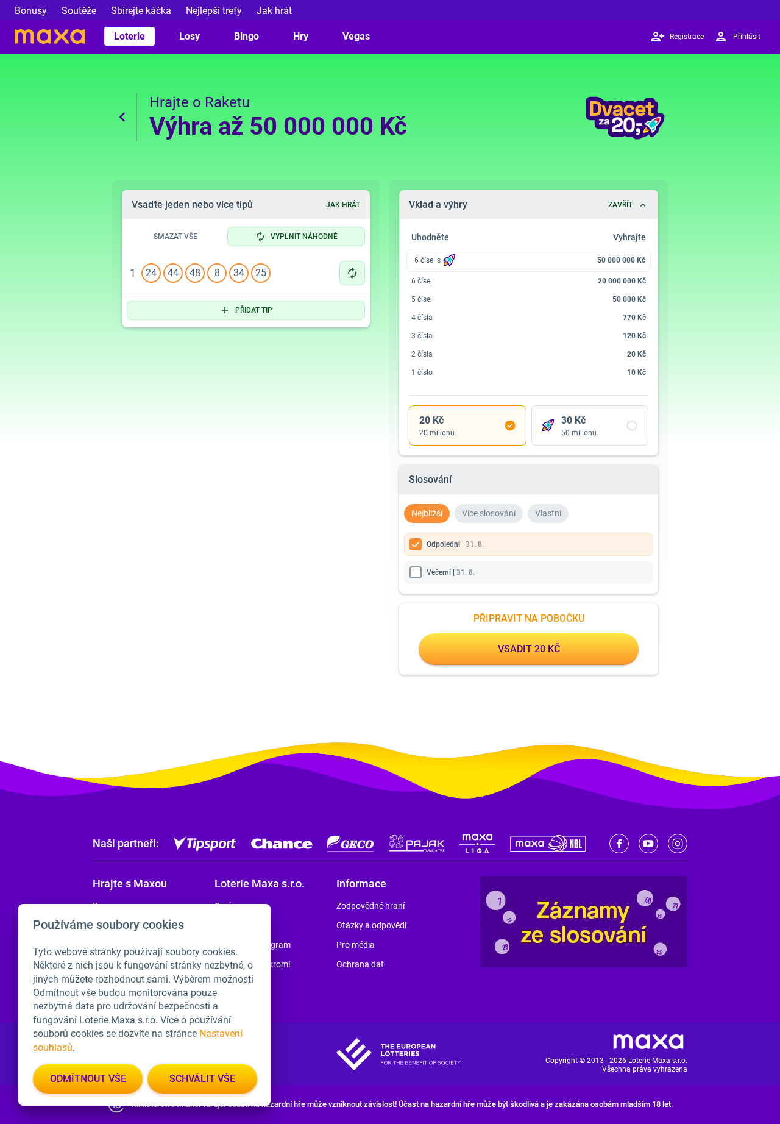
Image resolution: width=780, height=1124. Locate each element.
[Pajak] (417, 843)
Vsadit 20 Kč (529, 649)
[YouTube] (648, 843)
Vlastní (548, 513)
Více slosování (489, 513)
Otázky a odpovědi (371, 925)
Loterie (129, 36)
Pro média (355, 945)
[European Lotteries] (398, 1054)
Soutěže (79, 10)
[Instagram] (677, 843)
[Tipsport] (205, 843)
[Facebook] (619, 843)
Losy (189, 36)
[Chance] (282, 843)
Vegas (356, 36)
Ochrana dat (360, 964)
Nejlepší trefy (214, 10)
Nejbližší (426, 513)
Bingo (246, 36)
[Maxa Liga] (477, 843)
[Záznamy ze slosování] (583, 921)
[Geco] (350, 844)
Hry (300, 36)
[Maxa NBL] (548, 843)
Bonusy (31, 10)
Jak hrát (274, 10)
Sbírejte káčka (141, 10)
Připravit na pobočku (528, 618)
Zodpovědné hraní (370, 906)
